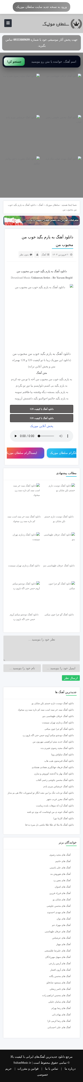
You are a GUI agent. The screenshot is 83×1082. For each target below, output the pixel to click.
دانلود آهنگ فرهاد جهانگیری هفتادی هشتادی (53, 767)
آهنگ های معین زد (62, 880)
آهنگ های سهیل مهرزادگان (58, 957)
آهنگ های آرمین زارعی (60, 963)
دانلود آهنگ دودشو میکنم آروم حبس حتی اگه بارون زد (48, 735)
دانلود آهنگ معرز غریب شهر (60, 799)
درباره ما (70, 1068)
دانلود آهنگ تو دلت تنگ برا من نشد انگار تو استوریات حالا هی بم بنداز (41, 792)
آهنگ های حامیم (63, 861)
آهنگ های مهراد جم (61, 925)
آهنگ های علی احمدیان (60, 1027)
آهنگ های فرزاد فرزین (60, 893)
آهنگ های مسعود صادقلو (59, 982)
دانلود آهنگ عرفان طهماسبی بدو (58, 716)
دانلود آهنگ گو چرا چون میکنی (59, 729)
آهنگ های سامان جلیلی (59, 1001)
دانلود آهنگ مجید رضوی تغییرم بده (57, 748)
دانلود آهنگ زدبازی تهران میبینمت (58, 722)
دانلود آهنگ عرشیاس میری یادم (58, 786)
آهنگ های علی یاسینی (60, 867)
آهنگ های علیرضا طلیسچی (57, 950)
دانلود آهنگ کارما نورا (63, 818)
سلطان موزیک (53, 205)
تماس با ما (51, 1068)
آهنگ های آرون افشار (60, 969)
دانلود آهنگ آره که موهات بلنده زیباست (55, 805)
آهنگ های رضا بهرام (61, 1008)
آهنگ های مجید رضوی (60, 854)
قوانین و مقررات (28, 1068)
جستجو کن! (14, 61)
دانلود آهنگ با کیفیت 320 (42, 418)
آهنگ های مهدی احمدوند (59, 912)
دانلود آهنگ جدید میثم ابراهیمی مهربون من (53, 741)
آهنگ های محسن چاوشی (59, 906)
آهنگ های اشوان (63, 886)
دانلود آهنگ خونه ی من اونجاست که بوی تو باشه (50, 812)
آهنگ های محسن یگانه (60, 976)
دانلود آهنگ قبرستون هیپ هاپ (59, 761)
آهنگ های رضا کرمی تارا (59, 1021)
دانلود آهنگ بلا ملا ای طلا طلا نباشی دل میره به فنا (49, 824)
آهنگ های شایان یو (62, 899)
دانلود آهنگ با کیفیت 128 (42, 409)
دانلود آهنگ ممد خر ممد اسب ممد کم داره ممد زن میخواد (46, 709)
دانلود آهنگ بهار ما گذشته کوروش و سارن (54, 773)
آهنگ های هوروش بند (60, 874)
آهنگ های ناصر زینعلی (60, 989)
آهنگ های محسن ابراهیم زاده (56, 995)
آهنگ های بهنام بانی (61, 1014)
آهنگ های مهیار (63, 944)
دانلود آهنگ (60, 271)
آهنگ (40, 205)
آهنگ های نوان (64, 918)
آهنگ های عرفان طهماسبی (58, 931)
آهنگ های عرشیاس (61, 938)
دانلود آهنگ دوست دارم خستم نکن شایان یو (53, 703)
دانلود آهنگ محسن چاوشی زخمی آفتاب (55, 780)
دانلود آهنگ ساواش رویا (62, 754)
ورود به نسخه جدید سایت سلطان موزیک (41, 7)
